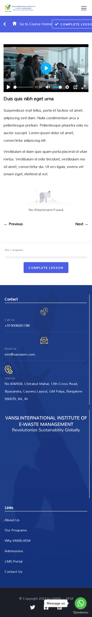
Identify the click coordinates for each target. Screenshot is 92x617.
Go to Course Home (35, 24)
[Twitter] (32, 607)
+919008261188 (17, 325)
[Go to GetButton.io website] (80, 612)
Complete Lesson (46, 267)
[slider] (23, 87)
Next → (81, 224)
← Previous (13, 224)
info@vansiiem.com (20, 354)
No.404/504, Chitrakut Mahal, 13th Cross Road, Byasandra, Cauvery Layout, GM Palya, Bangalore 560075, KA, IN (43, 391)
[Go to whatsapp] (81, 603)
